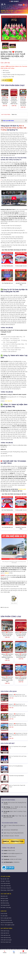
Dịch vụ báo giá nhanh (6, 918)
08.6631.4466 (22, 489)
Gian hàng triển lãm (5, 905)
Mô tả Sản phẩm (5, 114)
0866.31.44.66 (11, 850)
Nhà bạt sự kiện (4, 898)
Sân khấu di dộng (5, 903)
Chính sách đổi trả (5, 933)
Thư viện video (4, 915)
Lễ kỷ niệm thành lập (6, 885)
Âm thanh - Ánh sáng (6, 907)
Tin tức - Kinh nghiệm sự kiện (7, 924)
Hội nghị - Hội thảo (5, 881)
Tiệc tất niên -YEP (5, 879)
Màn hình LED (4, 896)
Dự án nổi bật (4, 913)
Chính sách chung (5, 930)
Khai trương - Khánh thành (7, 890)
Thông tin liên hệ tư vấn (6, 920)
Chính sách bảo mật (5, 935)
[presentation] (3, 99)
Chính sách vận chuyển (6, 939)
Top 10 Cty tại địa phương (7, 922)
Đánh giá (14, 114)
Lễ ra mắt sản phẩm (5, 883)
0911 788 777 (8, 401)
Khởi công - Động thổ (6, 888)
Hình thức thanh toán (6, 942)
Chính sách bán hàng (6, 937)
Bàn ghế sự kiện (4, 900)
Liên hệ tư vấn (7, 80)
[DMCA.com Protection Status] (13, 842)
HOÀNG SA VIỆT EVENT (16, 859)
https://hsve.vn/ (12, 856)
